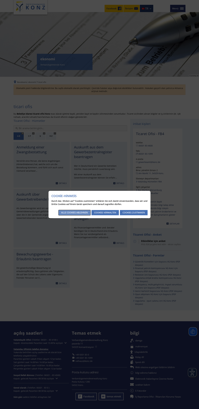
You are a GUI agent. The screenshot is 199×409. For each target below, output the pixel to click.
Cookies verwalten (105, 212)
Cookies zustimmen (134, 212)
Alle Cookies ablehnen (74, 212)
